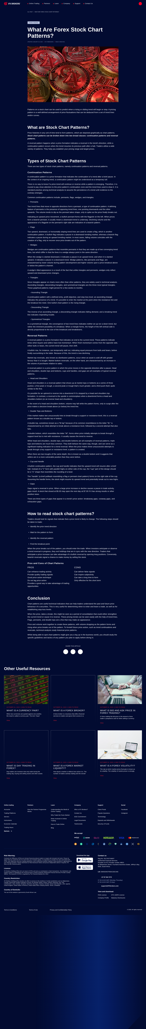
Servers (6, 816)
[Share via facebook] (65, 651)
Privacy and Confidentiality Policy (61, 910)
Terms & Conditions (10, 910)
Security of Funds (103, 824)
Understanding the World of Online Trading (60, 810)
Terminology (102, 816)
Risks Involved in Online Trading (59, 819)
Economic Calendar (10, 824)
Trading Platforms (10, 813)
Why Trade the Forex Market (60, 815)
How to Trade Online (57, 824)
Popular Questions (104, 813)
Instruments (8, 820)
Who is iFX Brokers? (81, 809)
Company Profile (103, 898)
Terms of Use (33, 910)
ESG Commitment (80, 816)
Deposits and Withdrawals (106, 820)
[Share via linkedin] (80, 651)
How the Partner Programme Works (36, 810)
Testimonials (78, 824)
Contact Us (89, 3)
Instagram (124, 813)
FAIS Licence (102, 895)
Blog (52, 828)
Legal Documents (80, 820)
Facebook (124, 809)
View (8, 720)
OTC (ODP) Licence (117, 895)
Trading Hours (8, 827)
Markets (6, 831)
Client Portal (102, 809)
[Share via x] (73, 651)
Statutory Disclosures (118, 898)
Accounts (7, 809)
